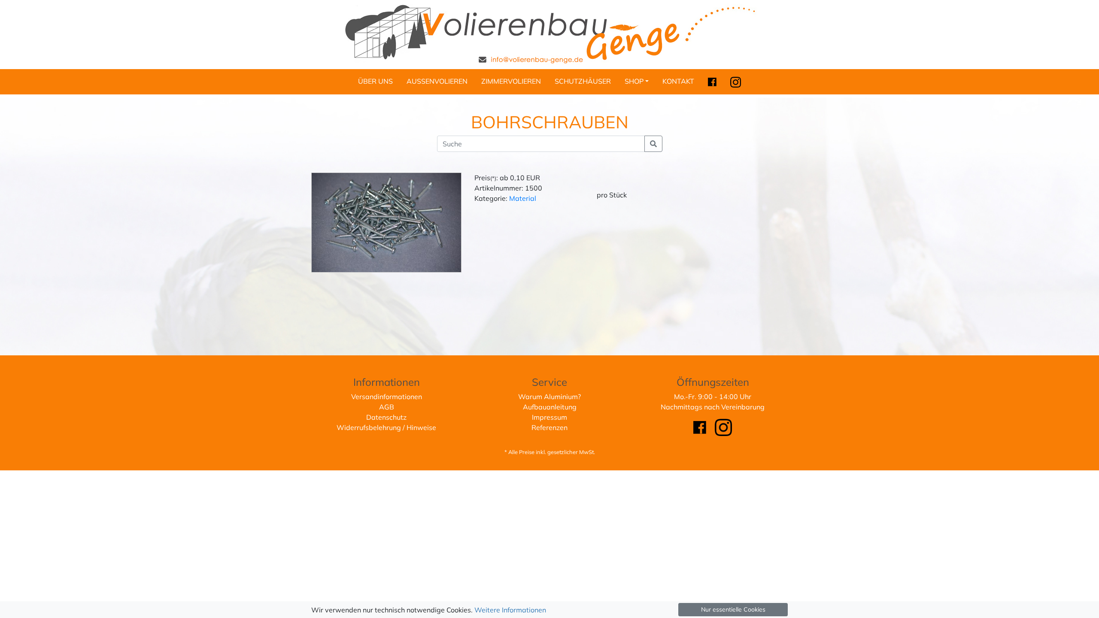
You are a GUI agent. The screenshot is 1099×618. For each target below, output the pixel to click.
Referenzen (549, 427)
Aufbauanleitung (550, 407)
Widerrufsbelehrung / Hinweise (386, 427)
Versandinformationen (386, 396)
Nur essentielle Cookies (733, 609)
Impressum (549, 417)
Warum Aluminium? (549, 396)
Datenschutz (386, 417)
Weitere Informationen (510, 610)
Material (522, 198)
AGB (386, 407)
